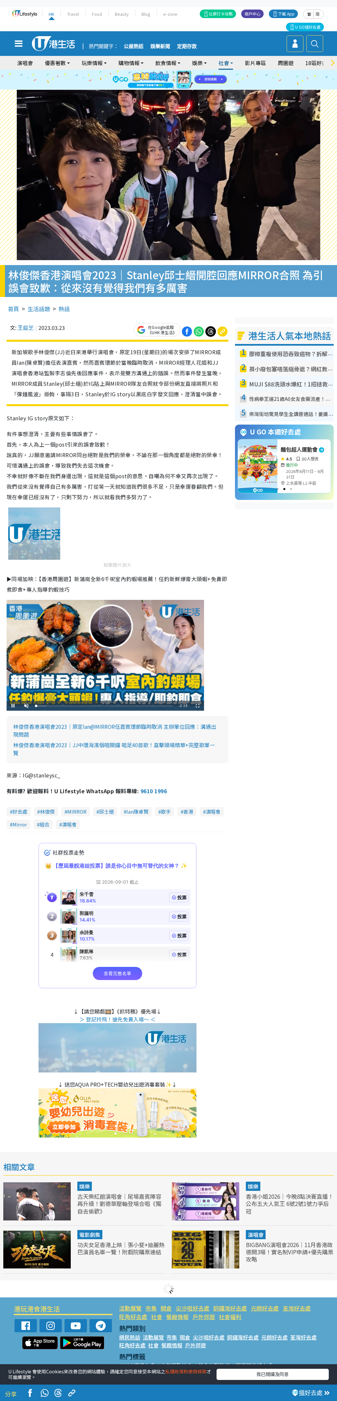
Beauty (122, 14)
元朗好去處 (265, 1308)
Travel (73, 14)
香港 (188, 811)
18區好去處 (318, 63)
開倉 (166, 1308)
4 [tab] (173, 72)
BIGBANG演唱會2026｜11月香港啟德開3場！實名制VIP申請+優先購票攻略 (289, 1252)
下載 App (286, 13)
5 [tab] (180, 72)
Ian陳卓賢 (137, 811)
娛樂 (84, 1186)
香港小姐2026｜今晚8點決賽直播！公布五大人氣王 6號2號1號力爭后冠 (289, 1203)
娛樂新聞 (160, 46)
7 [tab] (153, 80)
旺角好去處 (133, 1317)
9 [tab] (167, 80)
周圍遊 (286, 63)
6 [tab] (186, 72)
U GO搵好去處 (308, 27)
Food (97, 14)
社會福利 (230, 1317)
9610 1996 (154, 791)
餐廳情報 (177, 1317)
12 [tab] (186, 80)
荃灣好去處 (297, 1308)
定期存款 (187, 46)
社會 (156, 1317)
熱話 (64, 309)
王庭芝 (26, 328)
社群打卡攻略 (221, 13)
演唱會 (25, 63)
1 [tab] (153, 72)
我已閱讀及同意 (272, 1374)
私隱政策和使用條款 (186, 1371)
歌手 (166, 811)
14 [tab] (173, 88)
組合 (44, 824)
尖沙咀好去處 (192, 1308)
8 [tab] (160, 80)
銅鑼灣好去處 (230, 1308)
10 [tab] (173, 80)
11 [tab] (180, 80)
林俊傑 (47, 811)
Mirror (20, 824)
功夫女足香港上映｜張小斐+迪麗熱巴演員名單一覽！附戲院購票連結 (121, 1248)
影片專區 (255, 63)
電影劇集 (89, 1235)
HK (51, 14)
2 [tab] (160, 72)
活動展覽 (130, 1308)
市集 (151, 1308)
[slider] (104, 705)
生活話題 (39, 309)
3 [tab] (167, 72)
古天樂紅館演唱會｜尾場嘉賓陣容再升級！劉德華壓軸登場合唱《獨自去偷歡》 (119, 1203)
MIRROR (77, 811)
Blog (146, 14)
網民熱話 (129, 1337)
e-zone (170, 14)
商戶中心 (252, 13)
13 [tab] (167, 88)
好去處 (20, 811)
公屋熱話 (133, 46)
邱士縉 (106, 811)
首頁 (13, 309)
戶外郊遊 (204, 1317)
